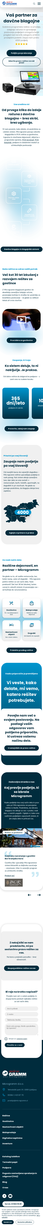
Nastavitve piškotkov (25, 1222)
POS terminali (28, 140)
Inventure (7, 1143)
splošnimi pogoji (22, 1039)
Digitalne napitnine (12, 1138)
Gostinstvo (8, 1121)
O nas (5, 1187)
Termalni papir (10, 1162)
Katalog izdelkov (11, 1156)
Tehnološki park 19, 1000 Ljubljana (22, 1089)
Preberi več (10, 886)
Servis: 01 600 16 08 (13, 1204)
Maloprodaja (9, 1132)
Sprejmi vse (8, 1222)
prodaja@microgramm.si (18, 1100)
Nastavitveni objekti (12, 1127)
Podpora (6, 1167)
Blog (4, 1182)
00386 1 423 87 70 (16, 1095)
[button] (29, 903)
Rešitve (6, 1115)
